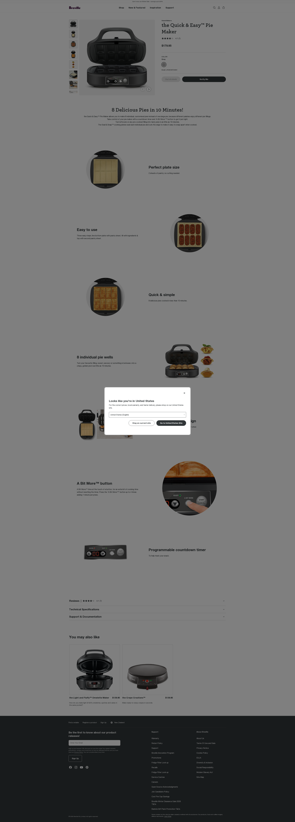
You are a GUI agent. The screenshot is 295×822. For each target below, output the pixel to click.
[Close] (184, 393)
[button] (171, 423)
